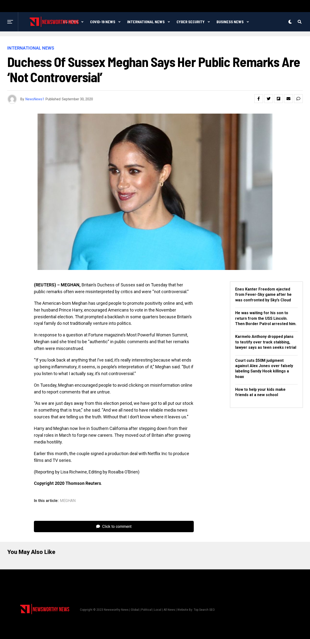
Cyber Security (191, 21)
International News (146, 21)
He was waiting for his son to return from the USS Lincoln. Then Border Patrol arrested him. (265, 318)
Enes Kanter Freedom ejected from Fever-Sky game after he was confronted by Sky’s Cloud (263, 294)
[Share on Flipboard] (278, 98)
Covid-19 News (102, 21)
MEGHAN (68, 501)
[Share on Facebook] (258, 98)
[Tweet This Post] (268, 98)
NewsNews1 (34, 99)
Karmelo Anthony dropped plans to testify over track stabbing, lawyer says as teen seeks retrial (265, 342)
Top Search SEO (204, 609)
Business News (230, 21)
